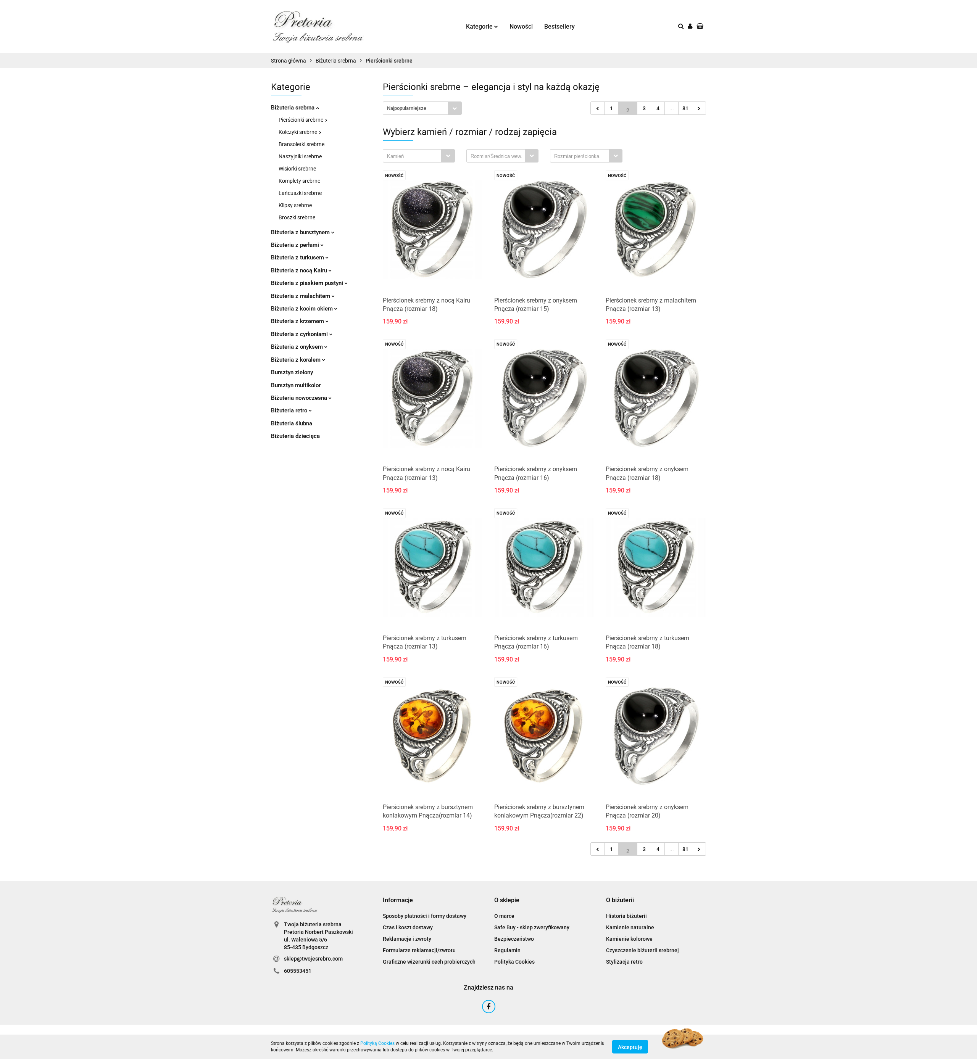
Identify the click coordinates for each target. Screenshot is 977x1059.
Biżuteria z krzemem (298, 321)
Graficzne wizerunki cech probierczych (429, 962)
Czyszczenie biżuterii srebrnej (642, 950)
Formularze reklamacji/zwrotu (419, 950)
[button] (398, 900)
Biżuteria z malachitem (301, 296)
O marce (504, 916)
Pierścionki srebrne (301, 120)
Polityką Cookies (377, 1043)
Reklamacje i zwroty (407, 939)
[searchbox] (414, 156)
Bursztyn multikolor (296, 385)
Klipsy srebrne (295, 205)
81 (685, 108)
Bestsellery (559, 26)
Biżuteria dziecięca (295, 436)
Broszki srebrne (297, 217)
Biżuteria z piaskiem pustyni (308, 283)
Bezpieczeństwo (514, 939)
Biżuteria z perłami (296, 244)
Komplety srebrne (299, 181)
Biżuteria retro (290, 410)
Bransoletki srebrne (301, 144)
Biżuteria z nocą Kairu (300, 270)
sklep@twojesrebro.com (313, 959)
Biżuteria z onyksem (297, 346)
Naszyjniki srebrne (300, 156)
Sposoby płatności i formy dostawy (424, 916)
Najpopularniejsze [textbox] (406, 108)
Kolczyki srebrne (298, 132)
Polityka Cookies (514, 962)
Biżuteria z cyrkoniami (300, 334)
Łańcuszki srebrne (300, 193)
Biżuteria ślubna (291, 423)
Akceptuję (630, 1047)
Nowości (521, 26)
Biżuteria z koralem (296, 359)
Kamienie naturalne (630, 927)
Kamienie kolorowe (629, 939)
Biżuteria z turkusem (298, 257)
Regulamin (507, 950)
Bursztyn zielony (292, 372)
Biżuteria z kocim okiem (302, 308)
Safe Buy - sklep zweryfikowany (531, 927)
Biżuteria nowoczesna (300, 397)
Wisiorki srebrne (297, 169)
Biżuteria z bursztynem (301, 232)
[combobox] (422, 108)
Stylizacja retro (624, 962)
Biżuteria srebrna (293, 107)
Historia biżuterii (626, 916)
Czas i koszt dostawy (408, 927)
